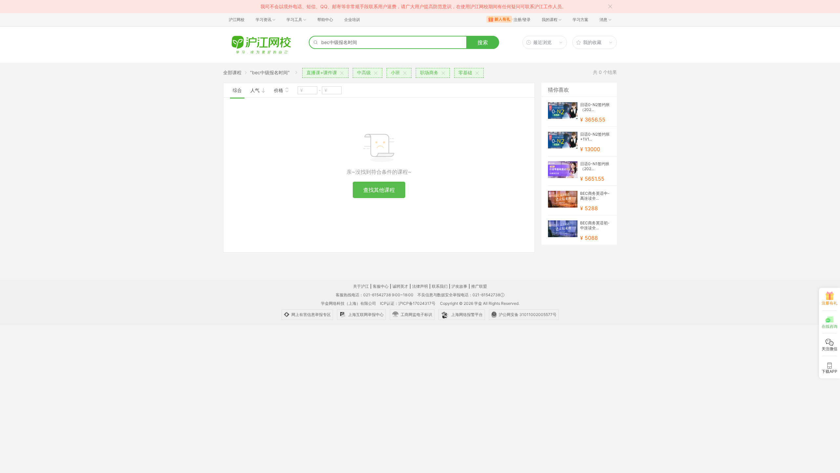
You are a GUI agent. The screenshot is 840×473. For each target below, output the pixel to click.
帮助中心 (325, 19)
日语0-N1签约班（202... (594, 166)
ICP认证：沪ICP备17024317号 (407, 303)
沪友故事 (459, 286)
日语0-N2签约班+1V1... (595, 137)
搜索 (482, 42)
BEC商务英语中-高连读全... (595, 196)
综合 (237, 90)
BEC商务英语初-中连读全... (595, 225)
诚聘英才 (400, 286)
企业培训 (352, 19)
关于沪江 (361, 286)
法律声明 (420, 286)
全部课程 (232, 72)
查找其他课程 (379, 190)
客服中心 (380, 286)
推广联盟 (479, 286)
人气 (255, 90)
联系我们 (440, 286)
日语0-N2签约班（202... (595, 107)
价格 (279, 90)
